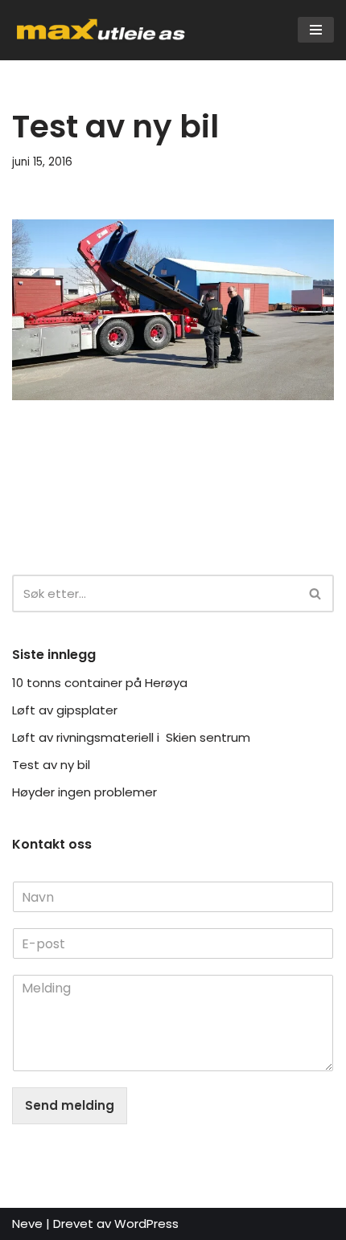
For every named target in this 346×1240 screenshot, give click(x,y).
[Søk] (316, 593)
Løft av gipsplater (66, 710)
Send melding (69, 1105)
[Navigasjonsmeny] (316, 30)
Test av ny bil (51, 764)
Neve (27, 1223)
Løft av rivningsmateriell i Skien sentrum (132, 737)
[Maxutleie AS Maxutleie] (100, 30)
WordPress (146, 1223)
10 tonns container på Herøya (101, 682)
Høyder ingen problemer (84, 792)
